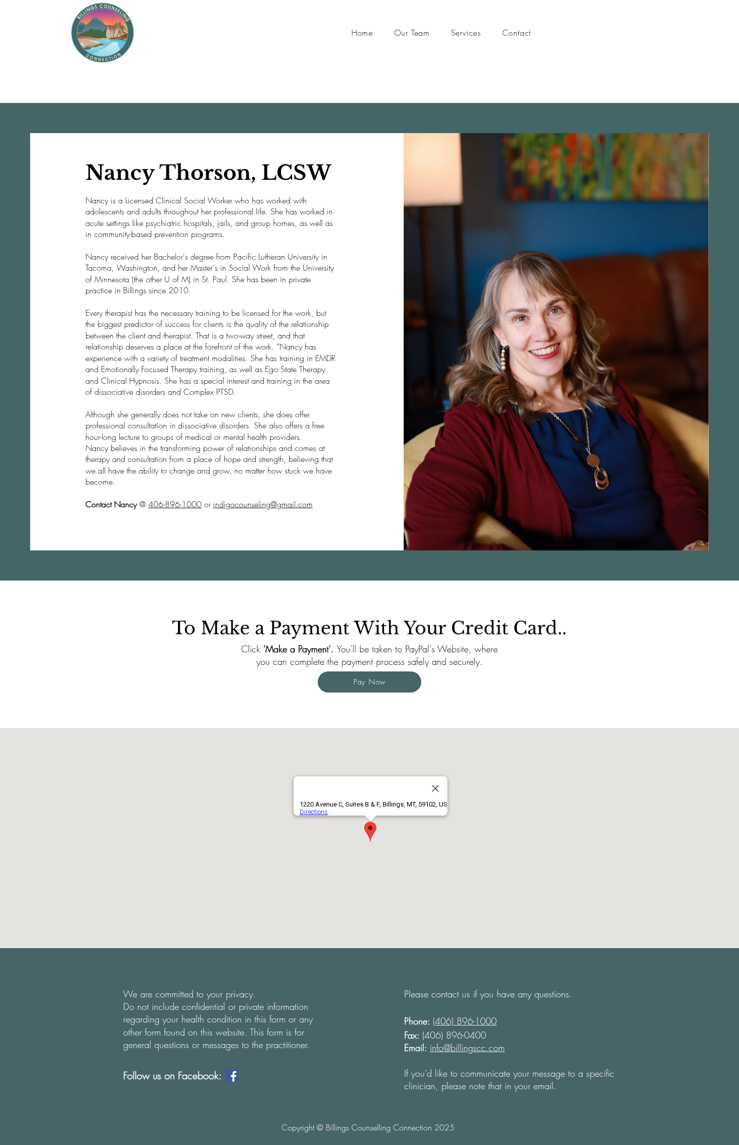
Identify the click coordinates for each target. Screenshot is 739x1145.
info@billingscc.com (467, 1048)
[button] (412, 32)
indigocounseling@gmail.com (263, 504)
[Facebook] (232, 1075)
